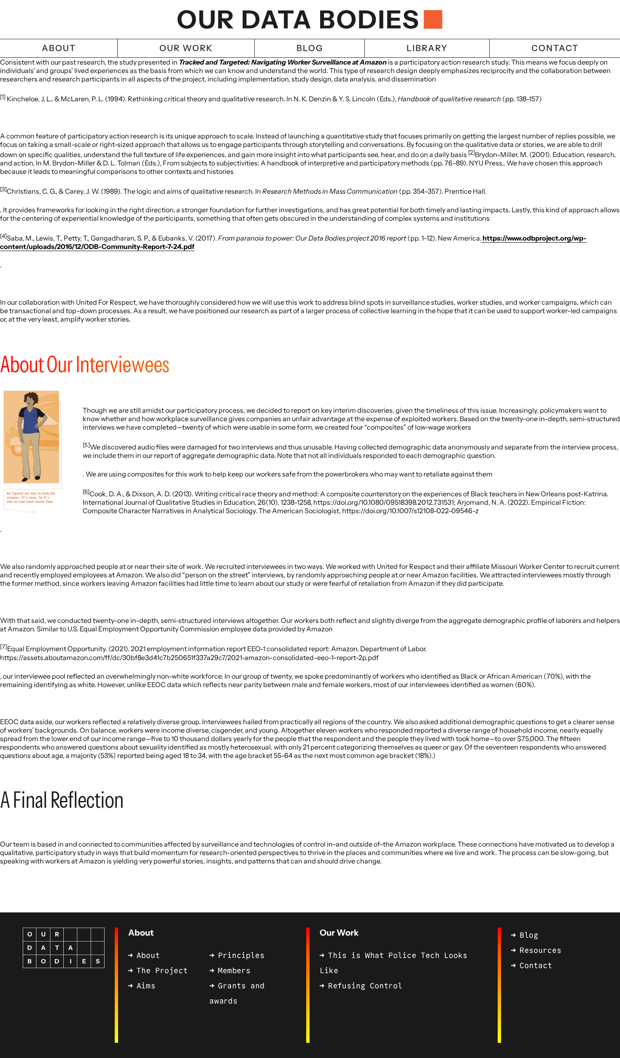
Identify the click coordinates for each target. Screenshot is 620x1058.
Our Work (339, 933)
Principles (241, 955)
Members (234, 970)
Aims (146, 986)
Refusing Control (365, 986)
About (141, 933)
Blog (529, 935)
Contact (536, 965)
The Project (162, 970)
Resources (540, 950)
